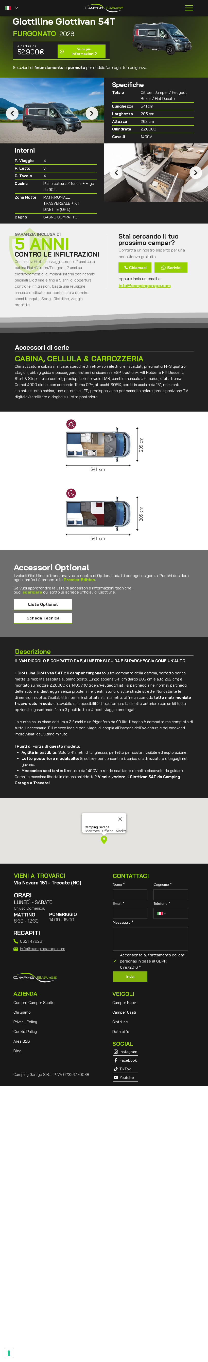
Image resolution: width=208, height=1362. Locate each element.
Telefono (161, 903)
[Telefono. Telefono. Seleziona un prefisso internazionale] (161, 913)
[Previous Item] (12, 113)
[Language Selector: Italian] (11, 8)
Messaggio (123, 922)
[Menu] (189, 8)
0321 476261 (31, 941)
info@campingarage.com (145, 285)
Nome (119, 884)
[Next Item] (91, 113)
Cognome (162, 884)
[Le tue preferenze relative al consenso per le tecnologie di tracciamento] (9, 1353)
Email (118, 903)
